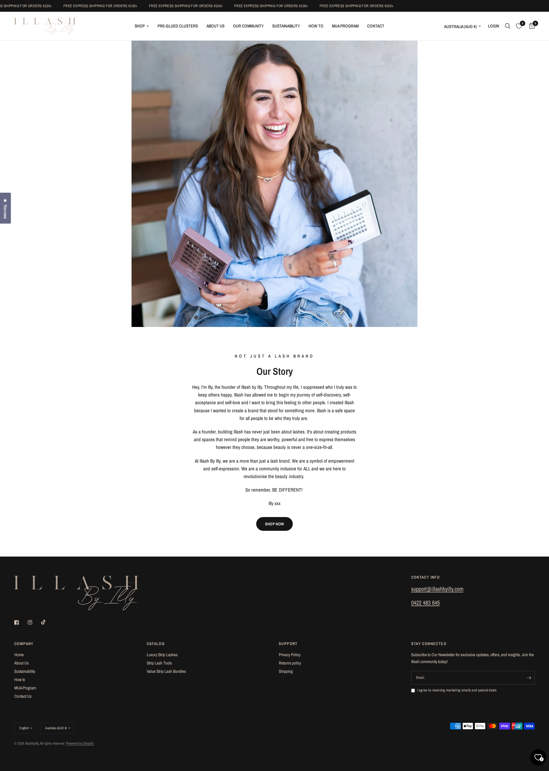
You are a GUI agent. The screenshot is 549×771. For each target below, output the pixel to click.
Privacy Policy (290, 655)
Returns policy (290, 663)
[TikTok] (47, 622)
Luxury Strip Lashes (162, 655)
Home (19, 655)
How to (19, 680)
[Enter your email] (529, 678)
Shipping (286, 671)
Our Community (248, 26)
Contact (375, 26)
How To (316, 26)
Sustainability (286, 26)
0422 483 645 (425, 602)
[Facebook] (20, 622)
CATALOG (156, 644)
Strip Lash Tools (159, 663)
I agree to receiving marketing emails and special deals (456, 690)
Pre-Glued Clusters (178, 26)
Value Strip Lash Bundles (166, 671)
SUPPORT (288, 644)
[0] (530, 26)
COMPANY (24, 644)
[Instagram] (34, 622)
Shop (140, 26)
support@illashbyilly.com (437, 589)
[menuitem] (141, 26)
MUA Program (345, 26)
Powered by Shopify (80, 743)
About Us (215, 26)
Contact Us (22, 696)
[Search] (507, 26)
